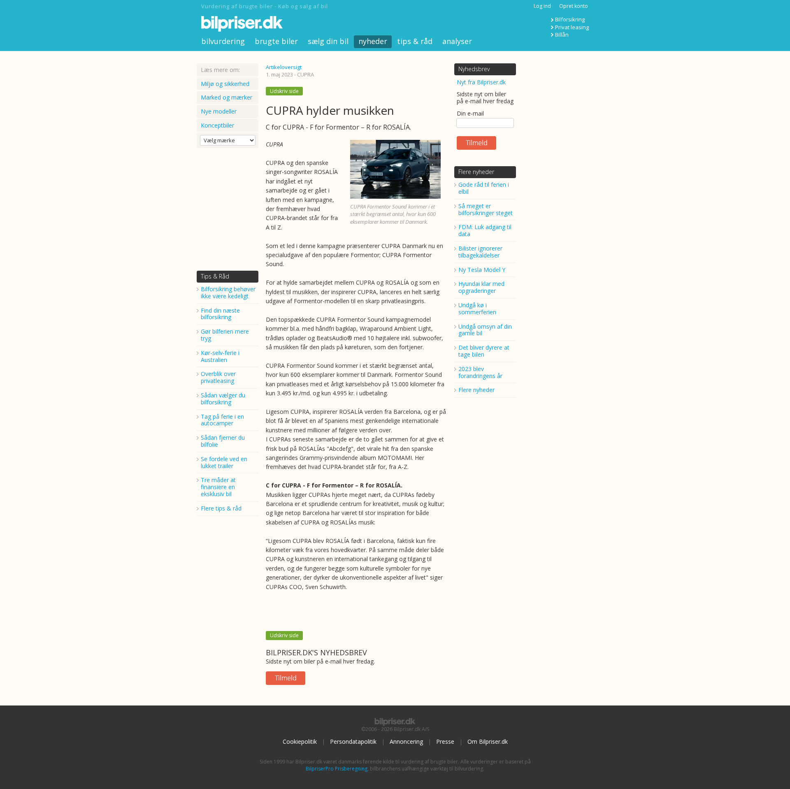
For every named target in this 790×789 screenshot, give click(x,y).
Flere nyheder (476, 172)
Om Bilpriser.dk (487, 741)
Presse (445, 741)
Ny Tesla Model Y (481, 270)
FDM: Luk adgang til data (484, 230)
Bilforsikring (570, 19)
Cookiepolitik (300, 741)
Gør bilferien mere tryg (225, 334)
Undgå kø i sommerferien (477, 308)
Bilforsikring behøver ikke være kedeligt (228, 292)
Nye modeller (219, 111)
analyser (457, 41)
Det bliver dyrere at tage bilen (483, 350)
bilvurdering (223, 41)
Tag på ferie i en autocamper (222, 420)
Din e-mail (470, 113)
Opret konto (573, 5)
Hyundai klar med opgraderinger (481, 287)
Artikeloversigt (284, 67)
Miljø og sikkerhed (225, 84)
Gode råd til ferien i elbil (483, 188)
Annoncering (406, 741)
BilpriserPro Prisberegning (336, 768)
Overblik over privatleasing (218, 377)
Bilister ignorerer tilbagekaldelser (480, 251)
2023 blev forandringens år (480, 372)
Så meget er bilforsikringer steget (485, 209)
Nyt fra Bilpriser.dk (481, 82)
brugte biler (276, 41)
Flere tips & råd (221, 508)
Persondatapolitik (353, 741)
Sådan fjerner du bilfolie (223, 441)
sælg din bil (328, 41)
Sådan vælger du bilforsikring (223, 398)
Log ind (542, 5)
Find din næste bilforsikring (220, 313)
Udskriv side (284, 91)
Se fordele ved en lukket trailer (224, 462)
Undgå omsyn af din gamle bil (485, 330)
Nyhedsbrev (474, 69)
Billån (562, 34)
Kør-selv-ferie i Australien (220, 356)
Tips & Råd (215, 276)
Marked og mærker (226, 97)
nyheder (372, 41)
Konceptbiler (217, 125)
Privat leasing (572, 27)
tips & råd (414, 41)
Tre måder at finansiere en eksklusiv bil (218, 487)
